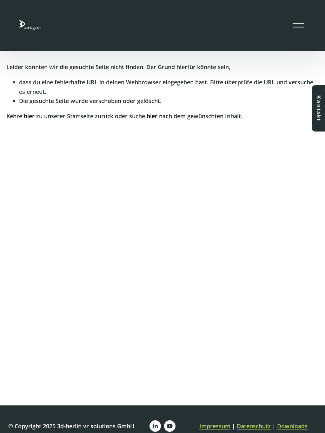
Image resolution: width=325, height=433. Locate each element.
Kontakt (318, 108)
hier (29, 116)
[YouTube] (170, 426)
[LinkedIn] (155, 426)
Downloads (292, 426)
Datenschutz (254, 426)
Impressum (214, 426)
